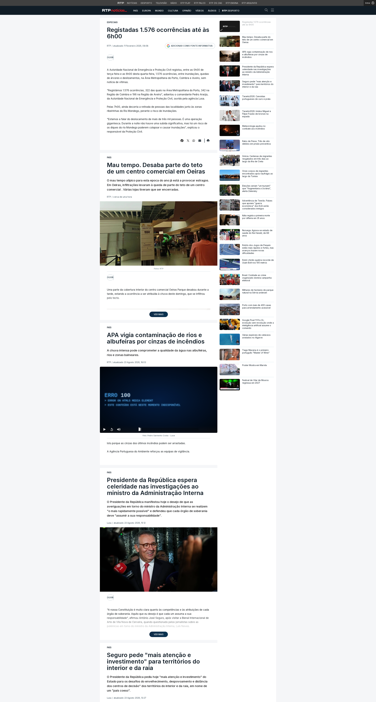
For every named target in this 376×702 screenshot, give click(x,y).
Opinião (186, 10)
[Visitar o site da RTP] (121, 3)
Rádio (174, 3)
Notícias (132, 3)
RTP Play (185, 3)
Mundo (159, 10)
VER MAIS (158, 314)
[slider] (169, 429)
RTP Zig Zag (215, 3)
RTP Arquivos (249, 3)
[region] (158, 400)
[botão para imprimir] (208, 141)
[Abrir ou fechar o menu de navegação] (271, 10)
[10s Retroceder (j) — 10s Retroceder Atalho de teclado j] (111, 429)
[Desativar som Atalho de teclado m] (118, 429)
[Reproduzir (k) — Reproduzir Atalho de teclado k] (104, 429)
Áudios (212, 10)
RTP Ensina (232, 3)
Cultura (173, 10)
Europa (146, 10)
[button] (267, 10)
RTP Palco (199, 3)
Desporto (146, 3)
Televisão (161, 3)
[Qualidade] (205, 429)
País (135, 10)
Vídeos (199, 10)
